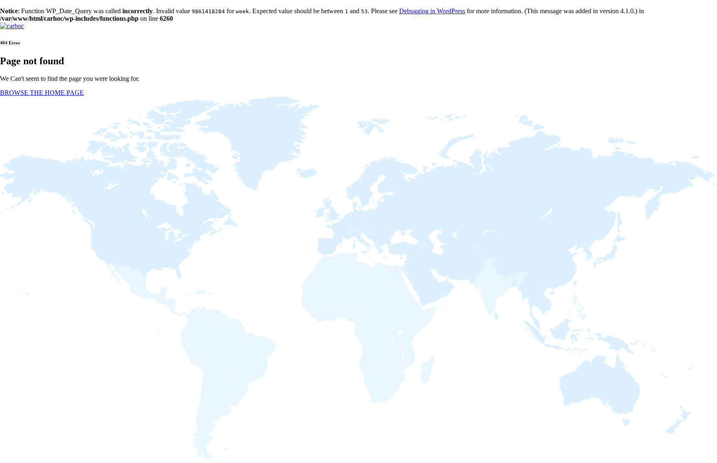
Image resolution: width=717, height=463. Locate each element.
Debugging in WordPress (432, 11)
